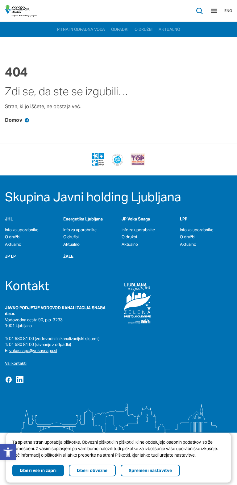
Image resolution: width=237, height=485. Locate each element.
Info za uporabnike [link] (21, 229)
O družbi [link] (12, 237)
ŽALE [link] (68, 256)
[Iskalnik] (199, 11)
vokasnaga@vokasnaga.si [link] (33, 350)
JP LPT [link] (11, 256)
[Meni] (214, 11)
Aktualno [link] (13, 244)
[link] (21, 11)
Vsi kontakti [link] (16, 363)
